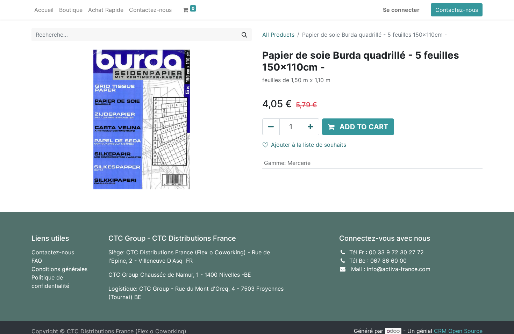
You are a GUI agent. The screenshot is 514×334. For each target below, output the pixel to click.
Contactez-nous (456, 9)
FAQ (36, 260)
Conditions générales (59, 269)
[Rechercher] (244, 34)
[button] (358, 126)
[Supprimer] (271, 126)
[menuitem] (43, 10)
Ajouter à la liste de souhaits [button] (308, 144)
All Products (278, 34)
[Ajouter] (310, 126)
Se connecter (401, 9)
